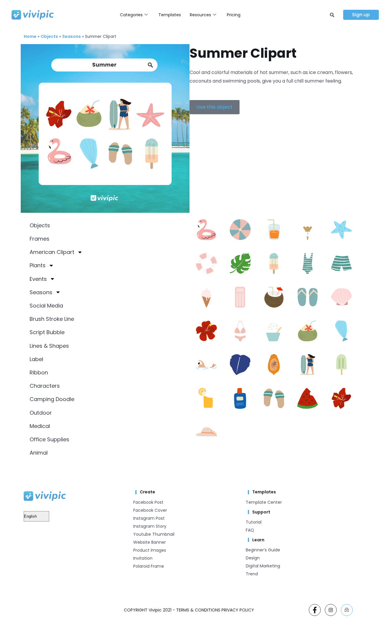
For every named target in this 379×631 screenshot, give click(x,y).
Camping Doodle (52, 399)
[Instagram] (331, 610)
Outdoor (41, 412)
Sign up (361, 14)
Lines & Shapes (49, 346)
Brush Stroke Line (52, 319)
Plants (38, 265)
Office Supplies (49, 439)
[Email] (347, 610)
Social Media (46, 305)
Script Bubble (47, 332)
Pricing (233, 15)
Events (38, 279)
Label (36, 359)
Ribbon (39, 372)
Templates (169, 15)
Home (30, 36)
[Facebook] (315, 610)
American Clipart (52, 252)
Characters (45, 385)
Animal (39, 452)
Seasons (71, 36)
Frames (39, 238)
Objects (49, 36)
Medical (40, 426)
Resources (200, 15)
